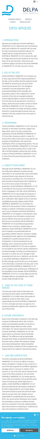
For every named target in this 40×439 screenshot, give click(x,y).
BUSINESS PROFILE (15, 19)
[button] (20, 435)
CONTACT (13, 22)
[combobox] (35, 415)
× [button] (37, 415)
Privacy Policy (9, 427)
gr (37, 1)
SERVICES (28, 19)
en (34, 1)
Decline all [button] (29, 430)
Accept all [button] (10, 430)
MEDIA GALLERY (25, 22)
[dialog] (20, 425)
